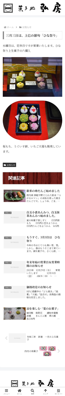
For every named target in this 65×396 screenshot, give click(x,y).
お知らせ (11, 164)
